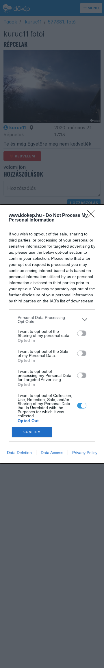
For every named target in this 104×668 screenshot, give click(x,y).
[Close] (92, 215)
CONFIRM (32, 431)
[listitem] (52, 319)
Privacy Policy (84, 452)
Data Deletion (19, 452)
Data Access (52, 452)
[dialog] (52, 334)
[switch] (81, 333)
